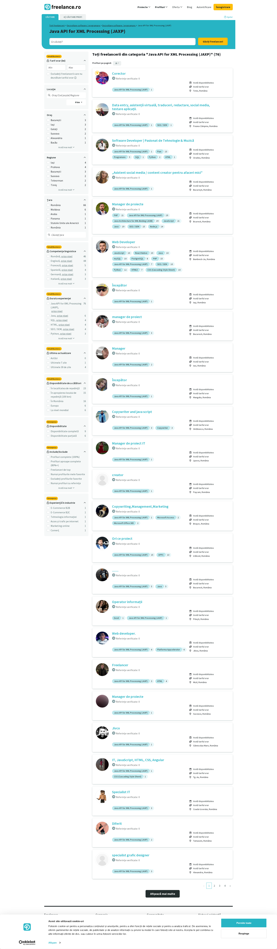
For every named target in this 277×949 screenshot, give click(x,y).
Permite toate (243, 923)
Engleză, (55, 260)
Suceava (55, 133)
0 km (77, 102)
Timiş (54, 185)
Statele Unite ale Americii (65, 223)
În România (57, 401)
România (56, 205)
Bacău (54, 142)
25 (116, 63)
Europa (55, 405)
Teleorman (57, 180)
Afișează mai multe (162, 894)
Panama (55, 218)
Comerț (55, 530)
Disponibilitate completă (65, 431)
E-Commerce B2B (60, 507)
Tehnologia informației (64, 516)
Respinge (244, 933)
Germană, (56, 274)
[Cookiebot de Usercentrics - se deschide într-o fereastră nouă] (27, 942)
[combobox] (115, 42)
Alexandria (56, 138)
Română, (56, 256)
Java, (53, 315)
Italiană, (55, 278)
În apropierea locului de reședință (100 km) (63, 394)
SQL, (53, 320)
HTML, (54, 324)
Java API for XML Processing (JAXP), (66, 305)
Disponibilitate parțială (64, 435)
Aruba (54, 214)
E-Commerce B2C (60, 512)
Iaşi (53, 124)
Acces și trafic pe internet (65, 521)
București (56, 120)
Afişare (52, 942)
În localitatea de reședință (65, 388)
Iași (53, 162)
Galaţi (54, 129)
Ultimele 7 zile (59, 362)
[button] (144, 7)
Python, (55, 333)
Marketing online (60, 525)
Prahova (55, 167)
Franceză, (56, 265)
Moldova (55, 209)
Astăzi (54, 358)
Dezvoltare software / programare (84, 25)
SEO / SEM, (56, 329)
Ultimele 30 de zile (61, 367)
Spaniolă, (56, 269)
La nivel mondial (60, 410)
